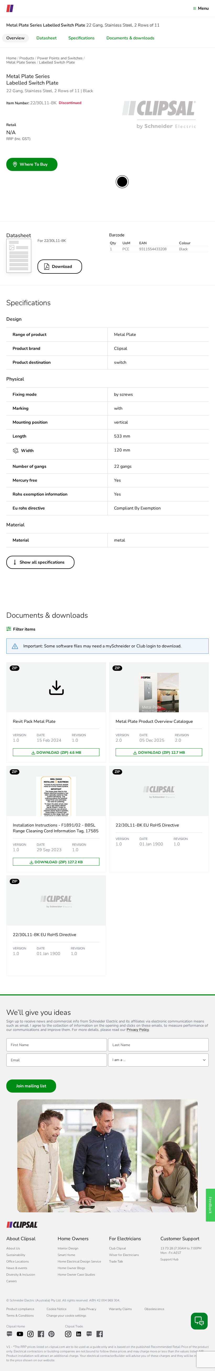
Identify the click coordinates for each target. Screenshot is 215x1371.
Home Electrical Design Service (79, 1261)
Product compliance (20, 1309)
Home (11, 58)
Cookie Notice (56, 1309)
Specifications (81, 38)
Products (26, 58)
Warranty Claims (120, 1309)
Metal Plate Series (21, 62)
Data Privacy (87, 1309)
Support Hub (169, 1259)
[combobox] (158, 1060)
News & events (16, 1268)
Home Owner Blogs (71, 1268)
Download (62, 266)
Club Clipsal (117, 1248)
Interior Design (68, 1248)
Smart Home (66, 1255)
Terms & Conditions (20, 1315)
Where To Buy (33, 164)
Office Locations (17, 1261)
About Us (13, 1248)
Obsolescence (154, 1309)
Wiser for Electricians (124, 1255)
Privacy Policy (138, 1030)
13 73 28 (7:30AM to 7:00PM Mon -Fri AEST (180, 1250)
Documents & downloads (130, 38)
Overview (15, 38)
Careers (11, 1281)
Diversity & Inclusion (20, 1275)
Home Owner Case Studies (76, 1275)
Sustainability (15, 1255)
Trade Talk (116, 1261)
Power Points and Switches (60, 58)
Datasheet (46, 38)
